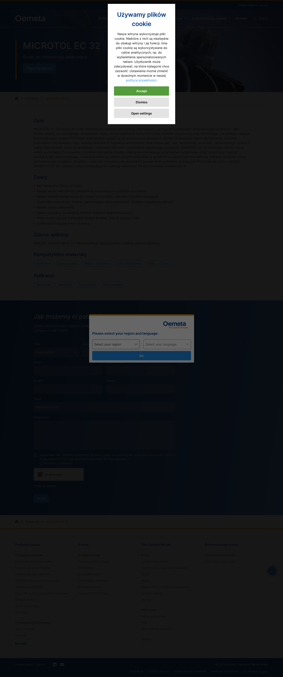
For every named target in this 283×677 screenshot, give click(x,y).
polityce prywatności (141, 80)
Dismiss (141, 102)
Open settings (141, 113)
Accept (141, 91)
